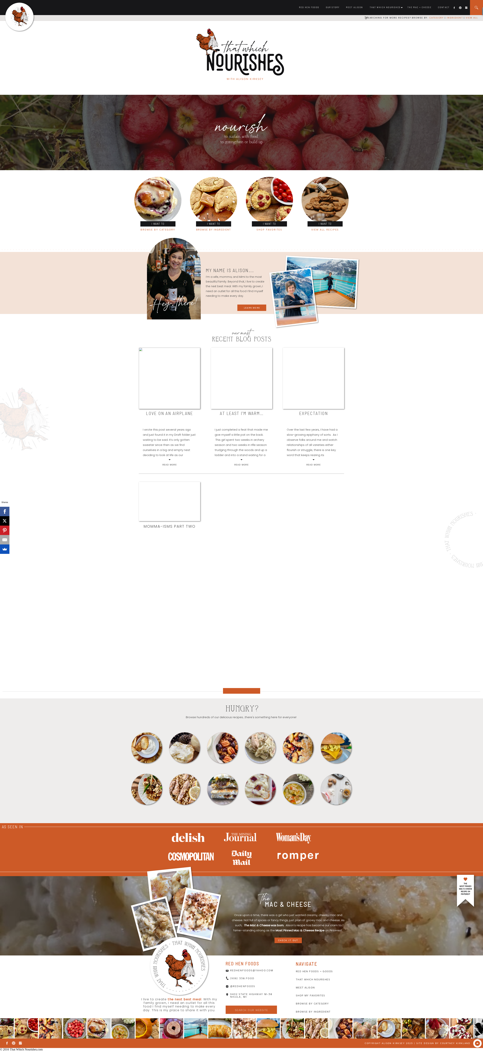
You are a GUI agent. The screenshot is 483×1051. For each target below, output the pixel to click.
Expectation (313, 413)
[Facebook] (4, 511)
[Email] (4, 539)
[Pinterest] (4, 530)
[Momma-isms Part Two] (169, 501)
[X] (4, 521)
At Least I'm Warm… (241, 413)
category (436, 17)
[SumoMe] (4, 549)
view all (472, 17)
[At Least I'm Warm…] (241, 378)
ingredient (454, 17)
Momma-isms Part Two (169, 526)
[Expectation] (313, 378)
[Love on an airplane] (169, 378)
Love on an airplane (169, 413)
